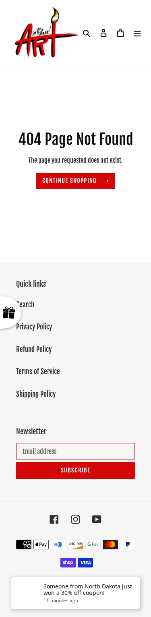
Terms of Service (38, 371)
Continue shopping (69, 180)
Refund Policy (34, 349)
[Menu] (137, 33)
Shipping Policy (36, 394)
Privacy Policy (34, 327)
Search (25, 304)
